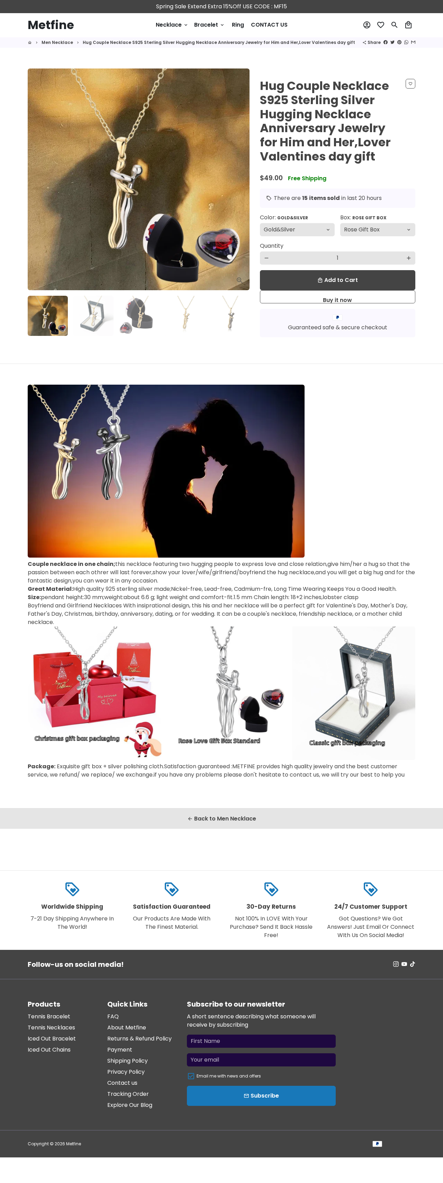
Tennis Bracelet (49, 1016)
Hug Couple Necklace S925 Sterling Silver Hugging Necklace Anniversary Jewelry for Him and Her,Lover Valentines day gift (219, 42)
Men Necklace (57, 42)
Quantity (271, 246)
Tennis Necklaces (51, 1027)
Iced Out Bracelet (52, 1039)
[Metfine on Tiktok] (412, 964)
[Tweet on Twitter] (392, 42)
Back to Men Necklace (221, 819)
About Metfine (126, 1027)
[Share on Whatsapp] (406, 42)
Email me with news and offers (229, 1076)
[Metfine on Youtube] (404, 964)
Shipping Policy (127, 1061)
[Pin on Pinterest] (399, 42)
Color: (284, 217)
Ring (238, 25)
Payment (119, 1050)
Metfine (73, 1144)
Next (240, 179)
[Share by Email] (413, 42)
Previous (37, 179)
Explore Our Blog (129, 1105)
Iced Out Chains (49, 1050)
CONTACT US (269, 25)
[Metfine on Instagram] (396, 964)
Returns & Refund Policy (139, 1039)
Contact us (122, 1083)
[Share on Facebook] (385, 42)
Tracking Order (128, 1094)
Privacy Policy (126, 1072)
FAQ (113, 1016)
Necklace (172, 25)
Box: (363, 217)
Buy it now (337, 299)
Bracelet (209, 25)
